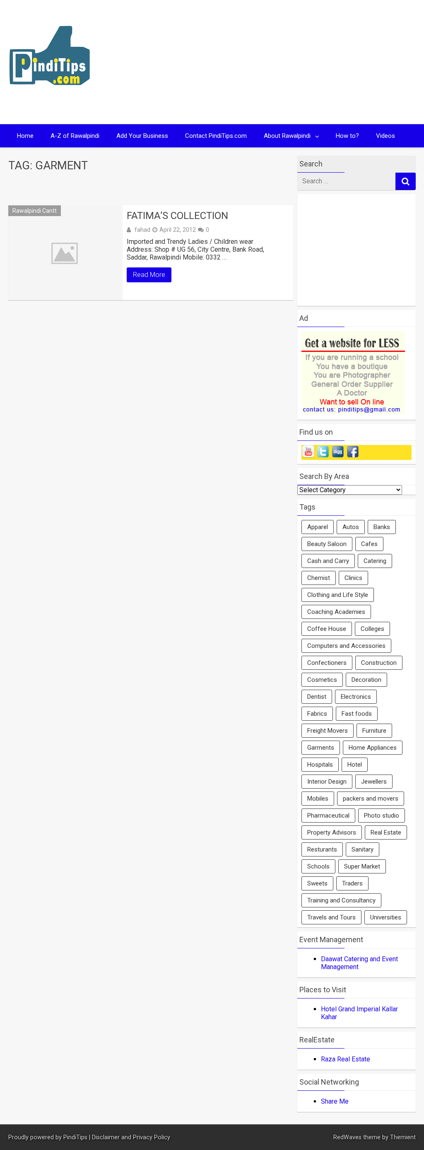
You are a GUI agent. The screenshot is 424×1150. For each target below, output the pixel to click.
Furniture (374, 730)
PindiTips (75, 1137)
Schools (318, 866)
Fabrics (317, 713)
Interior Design (327, 781)
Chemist (318, 578)
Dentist (316, 696)
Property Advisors (331, 832)
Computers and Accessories (346, 646)
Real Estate (386, 832)
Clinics (353, 578)
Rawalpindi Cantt (34, 210)
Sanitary (362, 849)
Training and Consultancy (341, 900)
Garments (320, 747)
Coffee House (326, 629)
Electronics (356, 696)
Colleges (372, 629)
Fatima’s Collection (177, 215)
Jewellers (374, 781)
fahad (142, 229)
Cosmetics (322, 679)
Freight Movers (327, 730)
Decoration (366, 679)
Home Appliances (373, 747)
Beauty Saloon (327, 544)
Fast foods (357, 713)
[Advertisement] (317, 62)
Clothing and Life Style (337, 595)
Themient (403, 1137)
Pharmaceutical (328, 815)
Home (25, 136)
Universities (385, 917)
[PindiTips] (49, 96)
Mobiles (317, 798)
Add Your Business (142, 136)
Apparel (317, 527)
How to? (347, 136)
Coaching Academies (336, 612)
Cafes (369, 544)
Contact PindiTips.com (216, 136)
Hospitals (320, 764)
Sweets (317, 883)
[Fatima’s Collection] (65, 252)
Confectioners (327, 662)
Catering (375, 561)
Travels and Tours (331, 917)
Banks (381, 527)
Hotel (354, 764)
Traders (352, 883)
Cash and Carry (328, 561)
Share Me (335, 1101)
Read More (149, 275)
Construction (379, 662)
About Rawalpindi (287, 136)
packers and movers (370, 798)
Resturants (322, 849)
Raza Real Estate (345, 1059)
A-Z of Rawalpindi (75, 136)
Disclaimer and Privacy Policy (131, 1137)
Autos (350, 527)
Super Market (362, 866)
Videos (385, 136)
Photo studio (381, 815)
